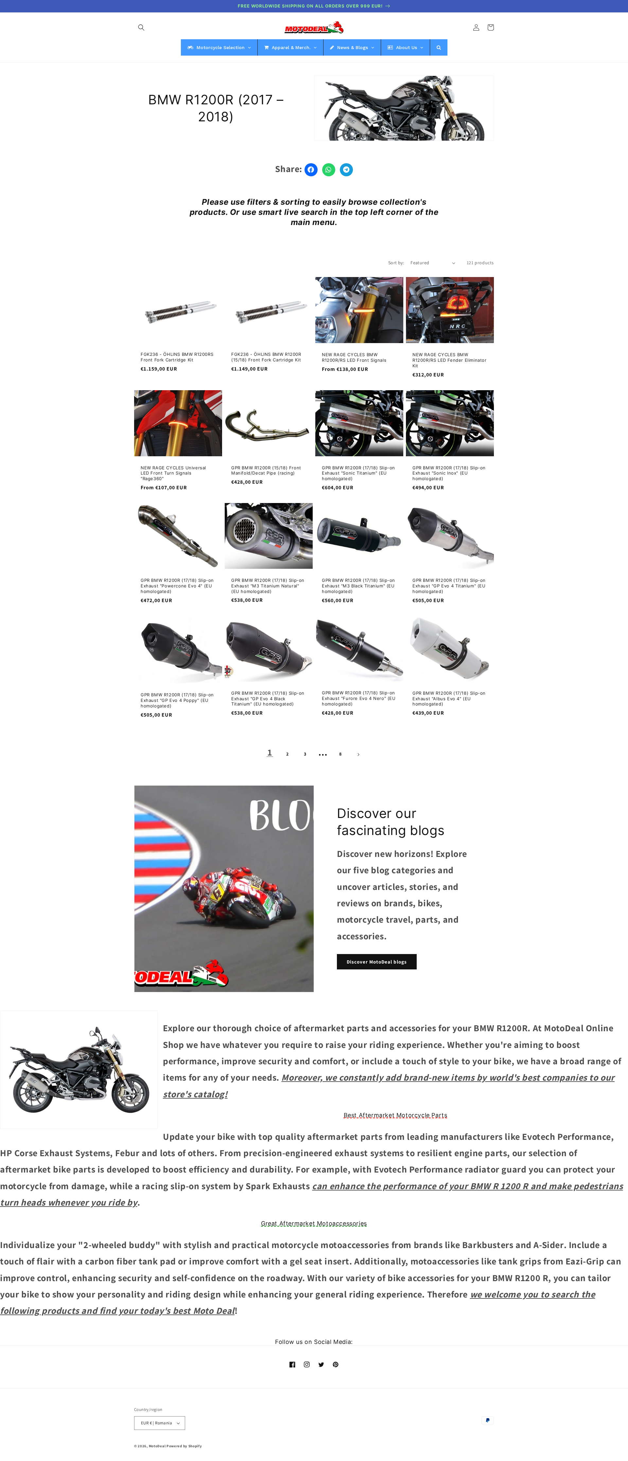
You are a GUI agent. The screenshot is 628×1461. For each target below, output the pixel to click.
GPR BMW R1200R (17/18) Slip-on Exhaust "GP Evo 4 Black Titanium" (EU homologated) (268, 698)
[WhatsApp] (328, 169)
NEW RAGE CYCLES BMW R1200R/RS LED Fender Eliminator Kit (449, 360)
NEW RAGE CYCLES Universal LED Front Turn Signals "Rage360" (173, 473)
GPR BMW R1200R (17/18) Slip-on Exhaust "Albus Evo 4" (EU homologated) (449, 698)
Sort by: (396, 263)
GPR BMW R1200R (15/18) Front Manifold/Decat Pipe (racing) (266, 470)
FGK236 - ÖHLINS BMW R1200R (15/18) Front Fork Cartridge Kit (266, 357)
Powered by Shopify (184, 1446)
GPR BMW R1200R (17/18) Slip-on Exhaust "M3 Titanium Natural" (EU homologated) (268, 586)
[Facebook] (311, 169)
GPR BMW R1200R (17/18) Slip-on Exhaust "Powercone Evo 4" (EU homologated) (177, 586)
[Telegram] (346, 169)
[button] (141, 27)
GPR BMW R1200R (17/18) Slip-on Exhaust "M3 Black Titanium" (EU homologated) (358, 586)
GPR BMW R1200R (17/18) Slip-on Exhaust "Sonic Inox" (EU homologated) (449, 473)
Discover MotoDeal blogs (377, 962)
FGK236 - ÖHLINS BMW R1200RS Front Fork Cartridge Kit (177, 357)
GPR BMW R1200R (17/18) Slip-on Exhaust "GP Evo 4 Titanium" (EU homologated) (449, 586)
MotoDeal (157, 1446)
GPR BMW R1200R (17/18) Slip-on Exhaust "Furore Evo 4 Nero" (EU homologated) (359, 698)
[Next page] (358, 754)
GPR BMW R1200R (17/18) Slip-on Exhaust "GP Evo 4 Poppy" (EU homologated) (177, 700)
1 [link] (270, 752)
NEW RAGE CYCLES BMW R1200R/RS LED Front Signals (354, 357)
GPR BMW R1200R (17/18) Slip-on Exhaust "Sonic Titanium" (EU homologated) (358, 473)
